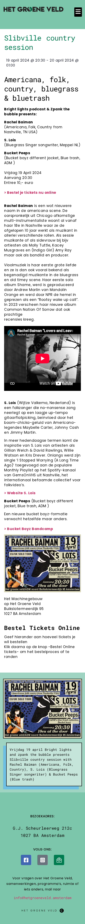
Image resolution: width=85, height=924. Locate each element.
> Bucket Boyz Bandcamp (28, 528)
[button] (78, 12)
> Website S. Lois (20, 493)
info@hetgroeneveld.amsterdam (42, 897)
